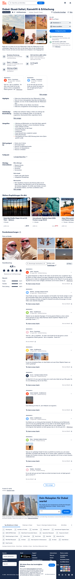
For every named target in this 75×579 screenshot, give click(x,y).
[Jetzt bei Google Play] (25, 556)
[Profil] (70, 3)
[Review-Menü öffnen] (71, 272)
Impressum (34, 557)
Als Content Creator (64, 559)
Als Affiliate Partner (64, 561)
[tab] (11, 525)
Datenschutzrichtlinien (33, 518)
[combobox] (23, 3)
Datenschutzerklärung (37, 560)
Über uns (52, 555)
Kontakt (34, 555)
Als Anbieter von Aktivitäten (64, 556)
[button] (19, 12)
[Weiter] (72, 212)
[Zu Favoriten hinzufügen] (28, 199)
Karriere (51, 557)
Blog (51, 560)
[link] (16, 213)
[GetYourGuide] (4, 3)
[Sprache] (65, 3)
